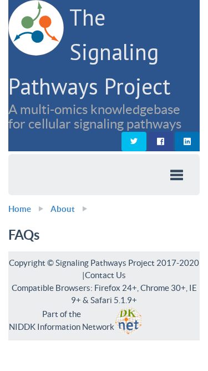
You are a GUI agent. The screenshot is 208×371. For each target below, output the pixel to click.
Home (19, 209)
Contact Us (105, 275)
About (62, 209)
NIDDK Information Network (61, 327)
